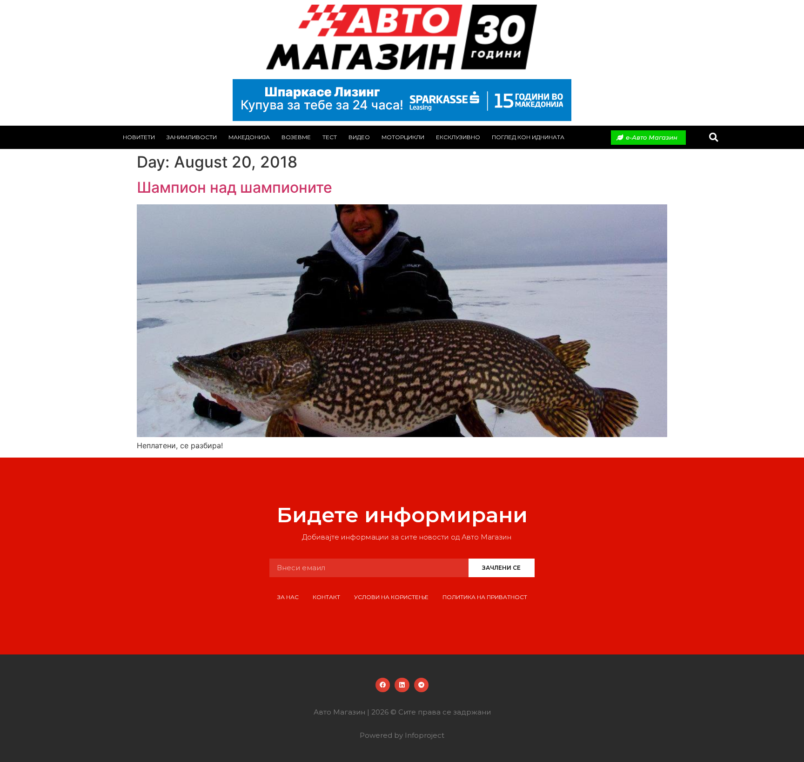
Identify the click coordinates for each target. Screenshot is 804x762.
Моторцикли (403, 137)
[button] (713, 137)
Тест (329, 137)
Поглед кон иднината (528, 137)
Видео (359, 137)
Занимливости (192, 137)
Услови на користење (391, 596)
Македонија (249, 137)
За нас (288, 596)
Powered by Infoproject (402, 735)
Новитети (139, 137)
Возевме (296, 137)
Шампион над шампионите (234, 187)
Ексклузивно (458, 137)
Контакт (326, 596)
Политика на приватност (484, 596)
